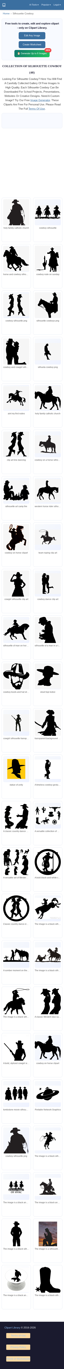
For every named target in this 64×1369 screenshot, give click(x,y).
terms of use (36, 108)
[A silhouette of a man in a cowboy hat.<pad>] (16, 1238)
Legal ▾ (57, 5)
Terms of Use (18, 1335)
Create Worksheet (32, 44)
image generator (40, 100)
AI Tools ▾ (34, 5)
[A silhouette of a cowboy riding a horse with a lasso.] (16, 1003)
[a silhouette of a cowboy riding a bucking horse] (48, 908)
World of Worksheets (18, 1358)
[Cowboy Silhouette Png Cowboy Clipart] (48, 1048)
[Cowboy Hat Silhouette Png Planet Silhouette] (48, 1094)
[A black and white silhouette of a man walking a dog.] (16, 1279)
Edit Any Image (32, 35)
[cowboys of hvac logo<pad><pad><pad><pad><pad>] (16, 1186)
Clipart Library (12, 1327)
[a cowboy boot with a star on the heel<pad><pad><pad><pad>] (48, 1280)
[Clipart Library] (4, 5)
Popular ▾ (46, 5)
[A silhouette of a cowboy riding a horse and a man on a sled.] (48, 954)
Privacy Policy (18, 1347)
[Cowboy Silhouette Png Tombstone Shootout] (16, 1094)
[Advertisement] (32, 163)
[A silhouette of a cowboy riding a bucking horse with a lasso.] (48, 1140)
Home (6, 13)
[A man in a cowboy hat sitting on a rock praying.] (48, 1235)
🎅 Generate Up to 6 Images (33, 52)
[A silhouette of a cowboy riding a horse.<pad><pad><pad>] (48, 1187)
